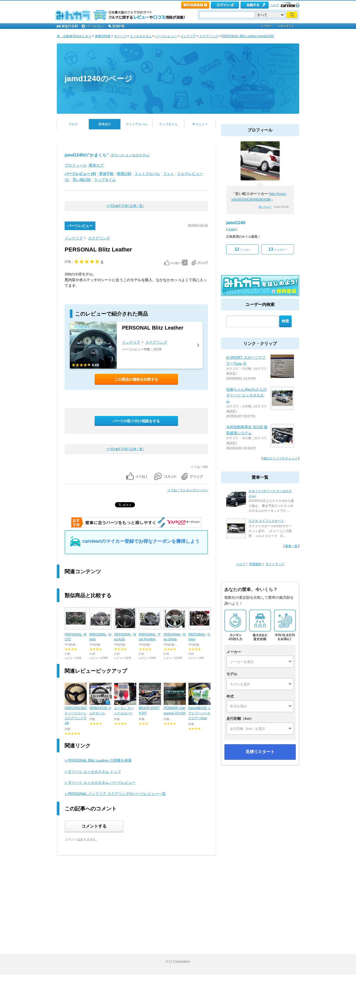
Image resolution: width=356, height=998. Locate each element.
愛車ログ (96, 165)
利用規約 (255, 564)
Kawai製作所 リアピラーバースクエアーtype (199, 713)
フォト (168, 174)
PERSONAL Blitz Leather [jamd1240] (248, 36)
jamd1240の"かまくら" (87, 155)
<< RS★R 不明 (117, 206)
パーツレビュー (166, 36)
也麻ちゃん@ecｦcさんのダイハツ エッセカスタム (246, 395)
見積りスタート (260, 751)
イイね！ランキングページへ (187, 490)
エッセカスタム (141, 36)
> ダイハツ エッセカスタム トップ (93, 771)
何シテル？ (265, 206)
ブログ (73, 124)
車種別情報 (103, 36)
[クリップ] (200, 262)
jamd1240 (235, 222)
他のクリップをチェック (280, 458)
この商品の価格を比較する (136, 379)
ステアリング (208, 36)
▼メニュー (200, 124)
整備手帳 (106, 174)
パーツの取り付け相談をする (136, 421)
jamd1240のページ (99, 78)
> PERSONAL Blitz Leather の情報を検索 (98, 760)
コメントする (94, 826)
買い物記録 (81, 180)
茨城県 (232, 229)
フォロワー (277, 249)
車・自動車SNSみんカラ (74, 36)
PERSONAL (73, 634)
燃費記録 (124, 174)
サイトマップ (275, 564)
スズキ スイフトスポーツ (266, 521)
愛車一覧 (291, 546)
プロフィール (76, 165)
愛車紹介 (105, 124)
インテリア (188, 36)
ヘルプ (274, 5)
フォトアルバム (137, 124)
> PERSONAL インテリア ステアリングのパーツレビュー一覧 (115, 794)
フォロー (242, 249)
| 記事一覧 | (136, 206)
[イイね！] (172, 262)
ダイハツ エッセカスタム (130, 155)
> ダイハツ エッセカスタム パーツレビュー (100, 782)
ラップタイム (168, 124)
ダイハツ (120, 36)
